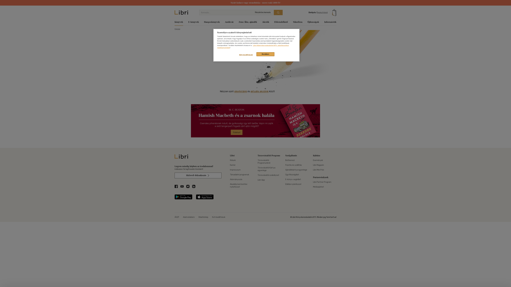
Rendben (265, 54)
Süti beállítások (246, 55)
